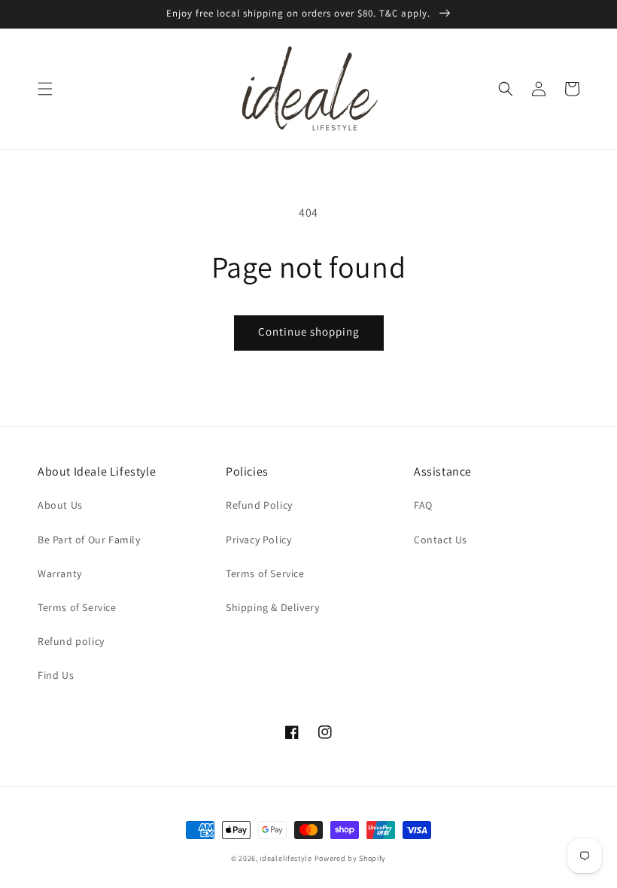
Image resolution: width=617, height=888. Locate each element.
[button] (45, 88)
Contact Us (440, 539)
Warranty (60, 573)
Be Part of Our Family (89, 539)
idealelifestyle (286, 858)
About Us (60, 505)
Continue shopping (309, 331)
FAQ (423, 505)
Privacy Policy (258, 539)
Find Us (56, 675)
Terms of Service (77, 607)
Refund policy (71, 641)
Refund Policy (259, 505)
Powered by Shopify (351, 858)
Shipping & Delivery (272, 607)
